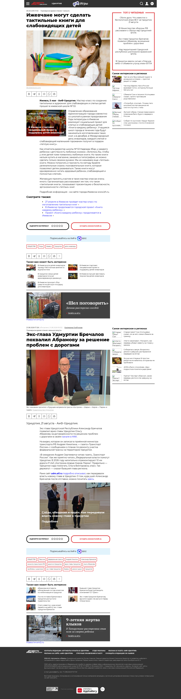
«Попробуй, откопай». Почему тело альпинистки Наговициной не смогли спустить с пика (138, 105)
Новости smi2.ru (35, 319)
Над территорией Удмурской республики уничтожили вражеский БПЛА (133, 51)
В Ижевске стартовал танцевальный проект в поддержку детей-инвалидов (92, 267)
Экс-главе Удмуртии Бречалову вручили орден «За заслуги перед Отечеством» (94, 599)
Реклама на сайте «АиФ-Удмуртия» (58, 653)
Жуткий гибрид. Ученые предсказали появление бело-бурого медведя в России (139, 114)
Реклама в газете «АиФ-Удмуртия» (122, 651)
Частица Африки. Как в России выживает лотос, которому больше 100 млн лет (138, 88)
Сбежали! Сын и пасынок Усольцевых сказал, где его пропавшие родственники (139, 96)
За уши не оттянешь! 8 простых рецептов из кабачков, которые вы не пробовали (139, 360)
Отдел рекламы (98, 651)
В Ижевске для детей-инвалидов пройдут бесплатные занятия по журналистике (51, 267)
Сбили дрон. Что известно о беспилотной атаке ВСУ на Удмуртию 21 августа (133, 20)
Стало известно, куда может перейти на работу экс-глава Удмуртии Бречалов (50, 607)
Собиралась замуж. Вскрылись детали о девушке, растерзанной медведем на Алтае (137, 352)
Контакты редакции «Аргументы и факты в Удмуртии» (66, 651)
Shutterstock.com (33, 88)
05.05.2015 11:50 (32, 11)
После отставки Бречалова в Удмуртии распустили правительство (50, 599)
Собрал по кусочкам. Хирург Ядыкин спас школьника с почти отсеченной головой (139, 123)
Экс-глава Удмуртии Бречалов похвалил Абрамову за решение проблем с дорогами (133, 41)
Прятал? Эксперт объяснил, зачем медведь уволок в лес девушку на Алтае (138, 378)
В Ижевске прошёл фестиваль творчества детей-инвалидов (92, 275)
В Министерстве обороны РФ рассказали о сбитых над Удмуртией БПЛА (133, 30)
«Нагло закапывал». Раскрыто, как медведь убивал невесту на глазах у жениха (138, 343)
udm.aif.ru (56, 473)
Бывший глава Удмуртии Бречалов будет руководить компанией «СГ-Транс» (91, 590)
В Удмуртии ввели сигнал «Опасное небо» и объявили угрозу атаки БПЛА (133, 62)
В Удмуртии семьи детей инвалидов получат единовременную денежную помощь (43, 277)
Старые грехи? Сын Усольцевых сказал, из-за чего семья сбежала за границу (138, 334)
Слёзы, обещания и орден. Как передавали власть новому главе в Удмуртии (73, 514)
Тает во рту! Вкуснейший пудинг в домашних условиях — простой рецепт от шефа (138, 79)
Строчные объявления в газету (89, 653)
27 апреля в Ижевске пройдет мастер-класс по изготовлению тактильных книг (69, 203)
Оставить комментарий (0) (90, 226)
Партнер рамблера (67, 689)
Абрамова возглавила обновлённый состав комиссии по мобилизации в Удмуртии (51, 590)
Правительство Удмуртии (43, 410)
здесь (91, 479)
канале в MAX (69, 436)
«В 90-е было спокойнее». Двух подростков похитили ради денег (138, 368)
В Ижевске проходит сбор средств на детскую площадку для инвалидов (50, 284)
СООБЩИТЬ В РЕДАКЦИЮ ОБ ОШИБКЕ (119, 653)
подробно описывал (74, 473)
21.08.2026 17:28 (32, 328)
